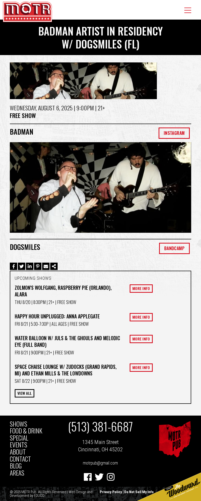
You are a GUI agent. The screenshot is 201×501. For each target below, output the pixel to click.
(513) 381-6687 (100, 426)
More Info (141, 288)
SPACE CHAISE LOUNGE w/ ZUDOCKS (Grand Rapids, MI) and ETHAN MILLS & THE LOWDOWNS (65, 370)
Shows (18, 424)
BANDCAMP (174, 248)
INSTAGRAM (174, 133)
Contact (20, 459)
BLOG (16, 465)
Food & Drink (26, 430)
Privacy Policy (111, 492)
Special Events (19, 441)
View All (24, 393)
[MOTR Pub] (175, 456)
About (18, 451)
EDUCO (39, 495)
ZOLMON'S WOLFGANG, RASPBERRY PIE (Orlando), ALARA (63, 291)
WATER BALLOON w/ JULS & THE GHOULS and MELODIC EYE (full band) (67, 341)
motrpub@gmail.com (100, 463)
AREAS (17, 473)
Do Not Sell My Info (139, 492)
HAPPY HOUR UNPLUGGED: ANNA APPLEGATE (57, 316)
